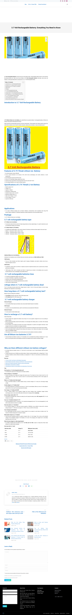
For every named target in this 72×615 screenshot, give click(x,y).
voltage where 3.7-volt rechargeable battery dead (14, 92)
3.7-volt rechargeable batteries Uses (12, 91)
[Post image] (7, 524)
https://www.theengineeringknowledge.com (18, 494)
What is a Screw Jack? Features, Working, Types (41, 523)
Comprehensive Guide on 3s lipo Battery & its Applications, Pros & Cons (18, 366)
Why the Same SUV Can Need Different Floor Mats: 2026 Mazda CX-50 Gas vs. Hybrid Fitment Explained (27, 595)
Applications (8, 87)
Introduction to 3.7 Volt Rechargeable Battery (13, 83)
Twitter (13, 502)
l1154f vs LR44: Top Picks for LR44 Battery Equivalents (15, 360)
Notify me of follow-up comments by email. (13, 575)
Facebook (17, 502)
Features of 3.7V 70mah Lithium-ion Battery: (13, 85)
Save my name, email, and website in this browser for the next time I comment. (17, 573)
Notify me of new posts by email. (11, 577)
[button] (26, 403)
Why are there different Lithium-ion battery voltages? (15, 99)
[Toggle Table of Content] (23, 82)
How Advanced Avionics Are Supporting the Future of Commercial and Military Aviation (18, 530)
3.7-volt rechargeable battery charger (12, 95)
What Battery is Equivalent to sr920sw (12, 364)
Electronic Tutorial (8, 37)
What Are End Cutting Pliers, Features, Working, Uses (18, 523)
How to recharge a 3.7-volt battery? (12, 96)
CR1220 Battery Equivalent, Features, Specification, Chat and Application (18, 361)
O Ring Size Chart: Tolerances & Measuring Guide (41, 536)
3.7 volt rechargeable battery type (11, 90)
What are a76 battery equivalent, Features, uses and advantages (17, 363)
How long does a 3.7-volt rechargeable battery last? (14, 94)
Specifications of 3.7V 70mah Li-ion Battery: (13, 86)
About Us (56, 593)
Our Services (57, 591)
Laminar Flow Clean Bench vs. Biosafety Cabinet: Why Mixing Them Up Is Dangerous (27, 607)
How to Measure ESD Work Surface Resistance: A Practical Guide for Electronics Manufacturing (18, 537)
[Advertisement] (31, 14)
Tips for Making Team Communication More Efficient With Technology (41, 530)
